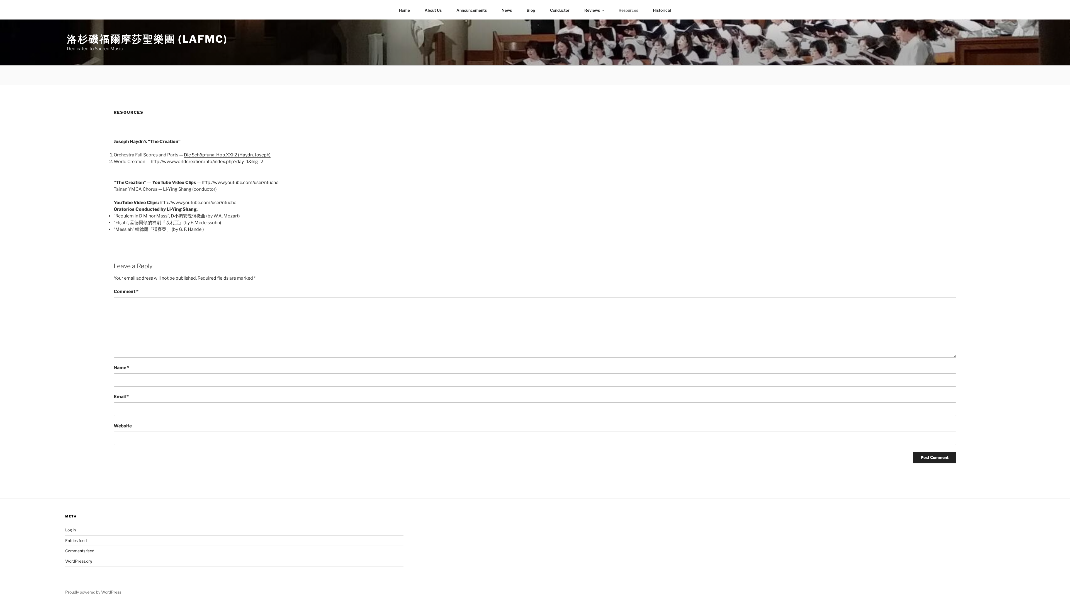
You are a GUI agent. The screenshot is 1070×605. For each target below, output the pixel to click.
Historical (662, 10)
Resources (628, 10)
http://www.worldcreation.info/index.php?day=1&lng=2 (207, 161)
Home (404, 10)
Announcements (471, 10)
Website (123, 426)
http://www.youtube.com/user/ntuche (240, 182)
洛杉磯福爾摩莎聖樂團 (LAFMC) (147, 39)
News (507, 10)
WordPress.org (78, 561)
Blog (531, 10)
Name (121, 367)
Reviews (592, 10)
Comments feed (79, 550)
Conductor (560, 10)
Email (121, 396)
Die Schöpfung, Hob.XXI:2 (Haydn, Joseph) (227, 155)
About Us (433, 10)
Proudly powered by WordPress (93, 592)
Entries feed (76, 540)
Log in (70, 529)
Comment (126, 291)
